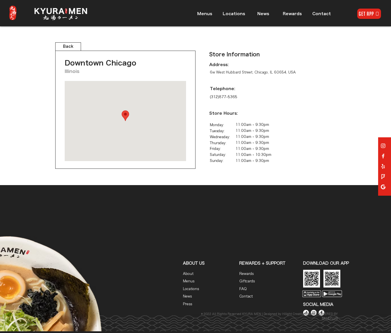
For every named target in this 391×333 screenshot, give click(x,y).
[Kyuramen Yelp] (383, 166)
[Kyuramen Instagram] (383, 146)
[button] (13, 13)
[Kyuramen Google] (383, 187)
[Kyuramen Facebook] (383, 156)
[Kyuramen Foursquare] (383, 177)
